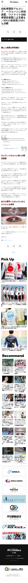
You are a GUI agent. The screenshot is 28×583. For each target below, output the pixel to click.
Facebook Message (20, 558)
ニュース (8, 5)
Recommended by (20, 463)
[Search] (26, 2)
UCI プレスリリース (8, 240)
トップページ (3, 5)
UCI (14, 252)
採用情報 (18, 555)
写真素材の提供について (11, 555)
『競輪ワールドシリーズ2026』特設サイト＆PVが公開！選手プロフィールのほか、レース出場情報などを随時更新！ (14, 304)
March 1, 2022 (15, 148)
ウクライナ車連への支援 (8, 39)
